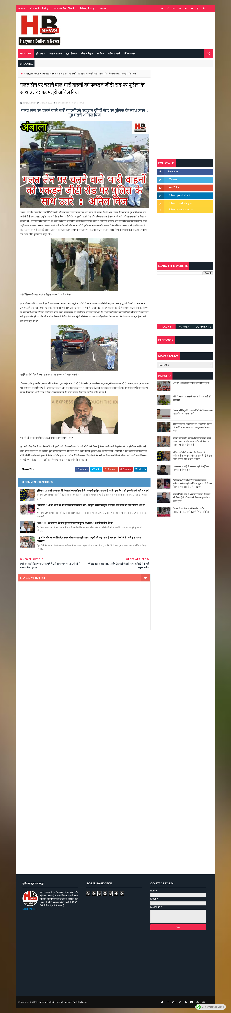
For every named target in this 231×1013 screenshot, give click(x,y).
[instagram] (179, 8)
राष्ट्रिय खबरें (114, 53)
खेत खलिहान (87, 53)
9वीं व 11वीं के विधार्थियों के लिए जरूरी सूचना (191, 382)
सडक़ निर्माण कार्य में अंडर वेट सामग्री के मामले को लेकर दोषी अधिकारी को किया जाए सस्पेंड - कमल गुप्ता (191, 497)
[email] (191, 8)
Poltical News (49, 73)
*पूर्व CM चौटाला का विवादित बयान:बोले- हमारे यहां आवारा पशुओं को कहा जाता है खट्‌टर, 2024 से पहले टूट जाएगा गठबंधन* (89, 539)
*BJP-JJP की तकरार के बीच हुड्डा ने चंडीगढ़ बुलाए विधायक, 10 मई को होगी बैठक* (75, 522)
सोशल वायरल (56, 53)
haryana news (32, 73)
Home (103, 8)
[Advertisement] (84, 669)
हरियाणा (39, 53)
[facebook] (167, 8)
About (21, 8)
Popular (184, 326)
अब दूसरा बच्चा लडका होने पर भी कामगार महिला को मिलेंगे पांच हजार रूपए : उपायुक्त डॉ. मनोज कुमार (192, 427)
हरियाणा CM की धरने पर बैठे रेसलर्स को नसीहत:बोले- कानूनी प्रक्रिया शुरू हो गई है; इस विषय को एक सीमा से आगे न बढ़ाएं (93, 490)
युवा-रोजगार (71, 53)
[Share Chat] (209, 8)
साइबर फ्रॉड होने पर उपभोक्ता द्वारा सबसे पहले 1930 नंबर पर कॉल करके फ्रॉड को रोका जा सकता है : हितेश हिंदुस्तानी (192, 441)
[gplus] (173, 8)
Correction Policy (39, 8)
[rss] (185, 8)
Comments (203, 326)
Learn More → (30, 908)
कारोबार (100, 53)
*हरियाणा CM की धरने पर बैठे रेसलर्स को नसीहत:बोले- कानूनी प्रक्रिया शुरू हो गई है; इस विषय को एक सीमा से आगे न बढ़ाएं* (91, 506)
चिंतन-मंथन (129, 53)
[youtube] (197, 8)
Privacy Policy (87, 8)
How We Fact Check (64, 8)
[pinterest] (203, 8)
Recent (166, 326)
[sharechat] (209, 1002)
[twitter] (162, 8)
